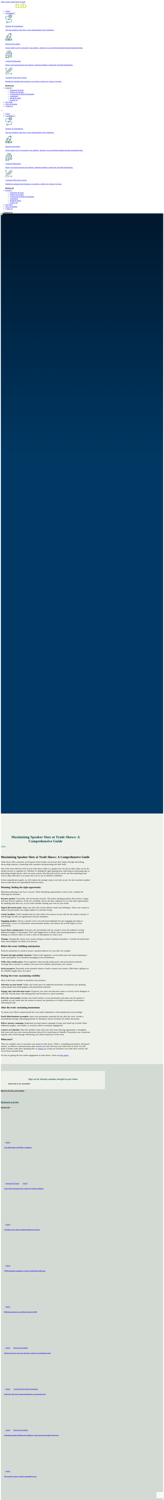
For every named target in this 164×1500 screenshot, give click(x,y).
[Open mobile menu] (2, 110)
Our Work (8, 102)
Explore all (9, 85)
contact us (42, 1048)
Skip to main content (8, 2)
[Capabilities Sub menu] (14, 13)
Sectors (7, 88)
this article (64, 1055)
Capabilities (9, 13)
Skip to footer (20, 2)
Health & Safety (15, 98)
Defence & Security (17, 92)
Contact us (9, 106)
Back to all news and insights (12, 1090)
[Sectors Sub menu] (11, 88)
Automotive (14, 96)
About (7, 11)
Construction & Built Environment (22, 94)
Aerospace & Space (17, 90)
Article (3, 846)
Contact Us (8, 212)
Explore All (5, 1107)
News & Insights (11, 104)
